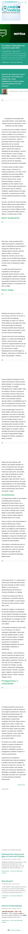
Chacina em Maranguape (12, 906)
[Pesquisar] (22, 2)
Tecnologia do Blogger (14, 930)
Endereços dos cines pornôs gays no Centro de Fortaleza (13, 855)
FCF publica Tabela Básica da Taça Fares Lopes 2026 (13, 46)
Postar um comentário (16, 62)
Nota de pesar (7, 881)
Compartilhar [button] (5, 62)
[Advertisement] (14, 835)
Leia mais (4, 873)
